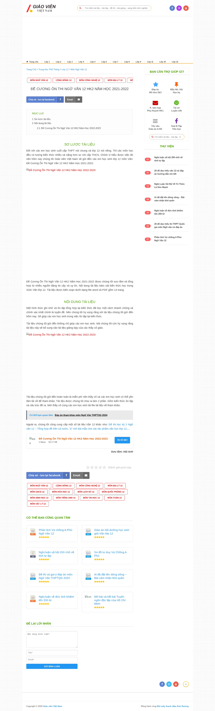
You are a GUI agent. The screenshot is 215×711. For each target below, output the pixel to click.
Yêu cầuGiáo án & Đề (155, 127)
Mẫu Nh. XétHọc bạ (176, 91)
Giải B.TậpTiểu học (176, 127)
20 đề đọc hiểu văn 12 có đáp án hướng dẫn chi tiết (169, 172)
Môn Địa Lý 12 (115, 80)
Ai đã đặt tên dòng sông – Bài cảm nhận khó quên (169, 199)
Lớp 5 (92, 62)
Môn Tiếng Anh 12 (65, 498)
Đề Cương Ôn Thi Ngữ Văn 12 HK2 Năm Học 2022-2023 (73, 438)
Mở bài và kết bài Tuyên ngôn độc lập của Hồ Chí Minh (109, 600)
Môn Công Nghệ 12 (89, 80)
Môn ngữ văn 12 (39, 80)
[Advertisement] (103, 38)
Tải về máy (122, 440)
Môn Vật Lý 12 (38, 504)
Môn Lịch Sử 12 (86, 492)
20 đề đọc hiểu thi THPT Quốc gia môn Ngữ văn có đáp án (169, 225)
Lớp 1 (47, 62)
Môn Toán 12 (115, 498)
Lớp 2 (58, 62)
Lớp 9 (138, 62)
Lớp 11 (150, 62)
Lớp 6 (104, 62)
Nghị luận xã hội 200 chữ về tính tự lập (168, 159)
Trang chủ (33, 62)
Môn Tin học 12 (91, 498)
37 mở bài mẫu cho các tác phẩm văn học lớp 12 (98, 428)
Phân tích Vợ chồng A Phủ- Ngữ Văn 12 (168, 239)
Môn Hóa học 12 (61, 492)
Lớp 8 (127, 62)
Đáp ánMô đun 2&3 (155, 91)
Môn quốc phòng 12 (113, 492)
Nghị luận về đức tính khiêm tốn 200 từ (168, 212)
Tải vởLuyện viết (176, 109)
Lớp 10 (162, 62)
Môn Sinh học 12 (39, 498)
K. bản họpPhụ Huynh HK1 (155, 109)
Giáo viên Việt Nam (52, 706)
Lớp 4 (81, 62)
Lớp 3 (70, 62)
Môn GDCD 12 (37, 492)
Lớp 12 (175, 62)
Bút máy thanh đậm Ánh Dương (172, 706)
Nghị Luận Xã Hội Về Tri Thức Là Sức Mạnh (169, 185)
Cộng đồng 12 (64, 80)
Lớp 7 (115, 62)
